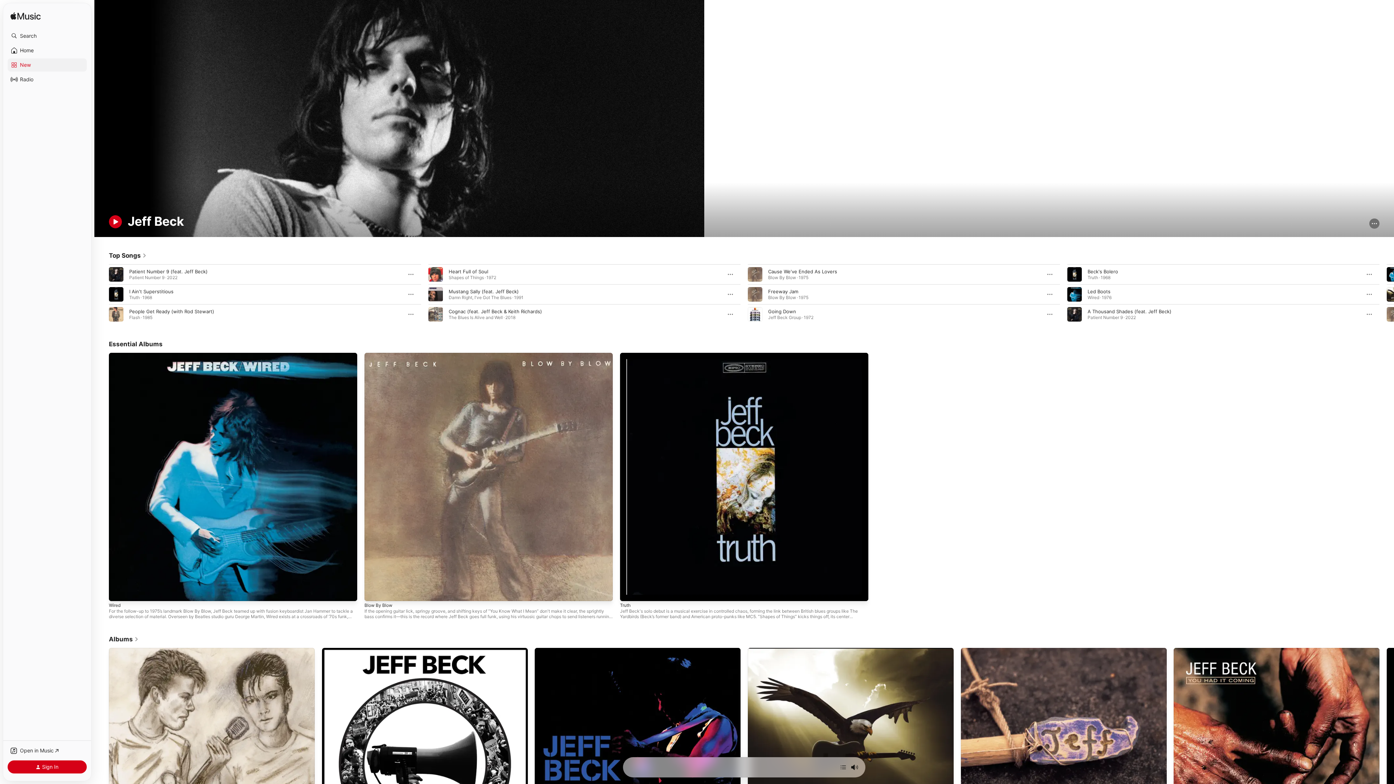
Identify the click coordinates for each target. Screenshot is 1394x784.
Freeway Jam (783, 291)
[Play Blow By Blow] (373, 592)
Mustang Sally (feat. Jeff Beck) (484, 291)
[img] (26, 16)
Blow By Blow (379, 356)
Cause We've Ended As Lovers (802, 271)
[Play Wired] (118, 592)
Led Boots (1099, 291)
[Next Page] (1387, 294)
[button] (47, 36)
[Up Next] (843, 767)
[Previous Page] (102, 294)
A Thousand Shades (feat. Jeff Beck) (1129, 311)
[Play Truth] (629, 592)
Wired (115, 356)
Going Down (782, 311)
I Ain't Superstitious (151, 291)
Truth (626, 356)
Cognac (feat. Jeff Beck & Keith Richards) (495, 311)
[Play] (115, 221)
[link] (128, 256)
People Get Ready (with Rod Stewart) (171, 311)
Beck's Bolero (1103, 271)
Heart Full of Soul (468, 271)
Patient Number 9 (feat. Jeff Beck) (168, 271)
